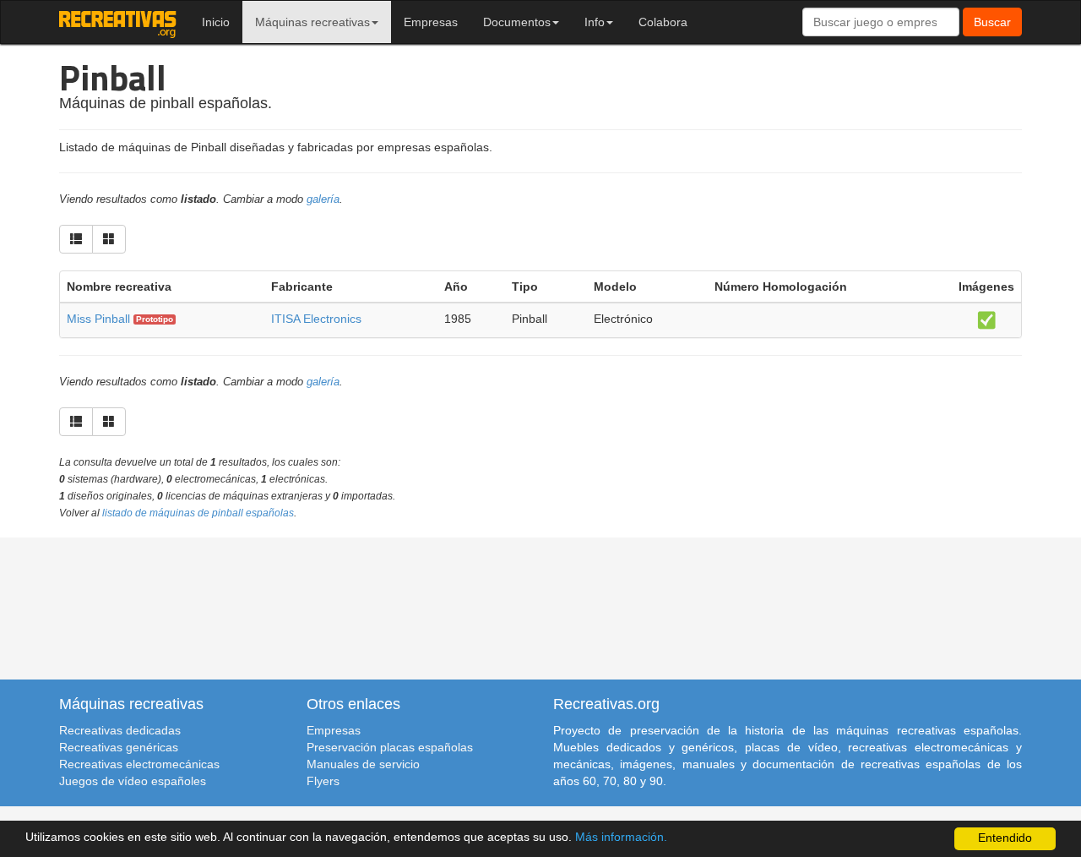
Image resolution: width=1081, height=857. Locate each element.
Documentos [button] (517, 22)
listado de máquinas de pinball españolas (198, 513)
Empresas (431, 22)
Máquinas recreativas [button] (312, 22)
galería (323, 199)
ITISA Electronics (316, 318)
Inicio (216, 22)
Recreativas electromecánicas (139, 764)
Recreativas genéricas (118, 747)
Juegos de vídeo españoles (132, 781)
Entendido (1005, 838)
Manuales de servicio (363, 764)
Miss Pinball (98, 318)
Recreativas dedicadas (120, 730)
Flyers (323, 781)
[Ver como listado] (76, 239)
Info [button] (594, 22)
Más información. (621, 837)
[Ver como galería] (109, 239)
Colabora (662, 22)
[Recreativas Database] (117, 22)
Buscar (992, 22)
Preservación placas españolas (390, 747)
